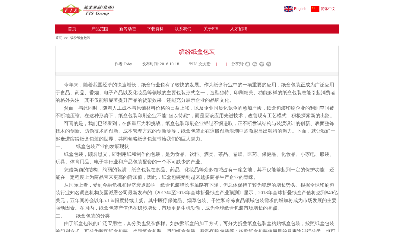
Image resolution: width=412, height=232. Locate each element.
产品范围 (99, 29)
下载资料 (155, 29)
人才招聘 (238, 29)
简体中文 (328, 9)
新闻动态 (127, 29)
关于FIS (211, 29)
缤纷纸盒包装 (80, 38)
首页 (72, 29)
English (300, 9)
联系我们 (183, 29)
